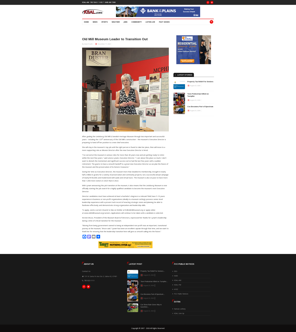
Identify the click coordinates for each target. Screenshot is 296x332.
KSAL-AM (85, 2)
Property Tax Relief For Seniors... (152, 271)
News (95, 22)
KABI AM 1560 (110, 2)
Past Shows (164, 22)
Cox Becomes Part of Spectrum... (152, 294)
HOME (86, 22)
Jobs (125, 22)
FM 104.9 (93, 2)
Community (136, 22)
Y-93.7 (101, 2)
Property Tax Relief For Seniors (200, 82)
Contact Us (86, 271)
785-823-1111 (89, 280)
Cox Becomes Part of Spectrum (200, 107)
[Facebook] (207, 2)
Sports (104, 22)
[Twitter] (211, 2)
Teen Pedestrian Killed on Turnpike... (154, 281)
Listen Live (150, 22)
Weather (116, 22)
